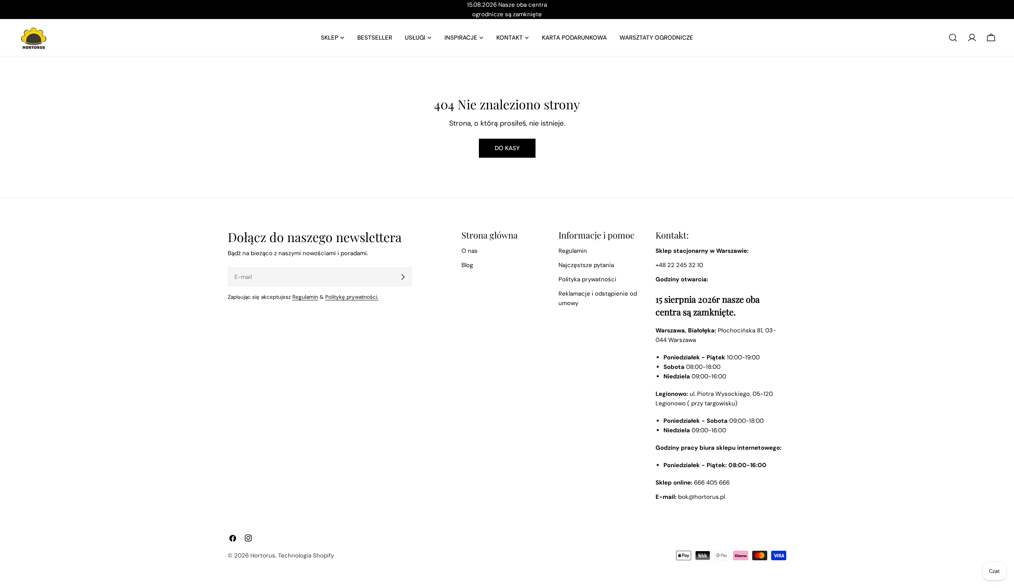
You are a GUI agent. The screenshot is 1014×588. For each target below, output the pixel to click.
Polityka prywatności (587, 279)
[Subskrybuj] (403, 277)
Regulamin (305, 297)
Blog (467, 265)
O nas (469, 251)
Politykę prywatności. (351, 297)
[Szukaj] (953, 38)
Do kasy (507, 148)
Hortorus (262, 555)
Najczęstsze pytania (586, 265)
